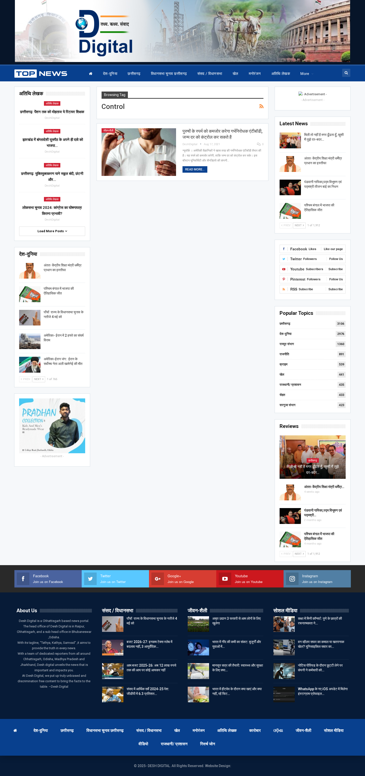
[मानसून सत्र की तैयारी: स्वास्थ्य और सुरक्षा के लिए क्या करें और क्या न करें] (198, 671)
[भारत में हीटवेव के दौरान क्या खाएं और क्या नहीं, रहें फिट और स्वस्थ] (198, 695)
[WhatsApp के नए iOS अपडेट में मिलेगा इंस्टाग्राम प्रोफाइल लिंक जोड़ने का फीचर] (284, 695)
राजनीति (284, 354)
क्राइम (284, 364)
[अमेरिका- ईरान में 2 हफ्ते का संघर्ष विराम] (29, 341)
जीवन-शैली (108, 130)
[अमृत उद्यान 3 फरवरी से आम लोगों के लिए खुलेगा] (198, 624)
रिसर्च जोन (207, 744)
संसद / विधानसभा (209, 73)
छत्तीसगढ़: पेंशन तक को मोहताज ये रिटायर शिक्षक (52, 112)
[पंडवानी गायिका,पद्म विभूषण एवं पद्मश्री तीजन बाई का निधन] (290, 187)
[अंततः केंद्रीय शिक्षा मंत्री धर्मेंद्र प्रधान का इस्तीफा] (290, 164)
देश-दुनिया (110, 73)
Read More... (195, 169)
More (304, 73)
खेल (235, 73)
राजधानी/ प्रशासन (290, 385)
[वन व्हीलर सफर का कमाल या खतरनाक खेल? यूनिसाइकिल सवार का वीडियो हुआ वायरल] (284, 647)
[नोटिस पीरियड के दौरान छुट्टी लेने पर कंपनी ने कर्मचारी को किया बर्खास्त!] (284, 671)
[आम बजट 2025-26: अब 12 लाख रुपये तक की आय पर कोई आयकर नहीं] (112, 671)
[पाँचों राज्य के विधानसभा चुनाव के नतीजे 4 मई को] (29, 318)
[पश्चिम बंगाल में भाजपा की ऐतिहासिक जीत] (290, 211)
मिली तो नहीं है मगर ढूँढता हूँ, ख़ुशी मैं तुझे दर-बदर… (313, 469)
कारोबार (255, 730)
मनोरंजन (255, 73)
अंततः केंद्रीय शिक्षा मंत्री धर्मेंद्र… (324, 487)
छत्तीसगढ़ (134, 73)
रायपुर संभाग (287, 344)
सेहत (282, 395)
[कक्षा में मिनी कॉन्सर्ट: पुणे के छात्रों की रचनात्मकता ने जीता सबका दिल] (284, 624)
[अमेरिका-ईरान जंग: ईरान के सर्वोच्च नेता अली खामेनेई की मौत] (29, 365)
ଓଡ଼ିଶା (278, 730)
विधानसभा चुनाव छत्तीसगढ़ (169, 73)
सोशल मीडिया (334, 730)
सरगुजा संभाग (287, 405)
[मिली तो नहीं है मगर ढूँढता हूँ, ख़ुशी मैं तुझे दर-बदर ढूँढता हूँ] (290, 140)
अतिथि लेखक (280, 73)
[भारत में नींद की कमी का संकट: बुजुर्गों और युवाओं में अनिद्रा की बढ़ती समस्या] (198, 647)
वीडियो (143, 744)
